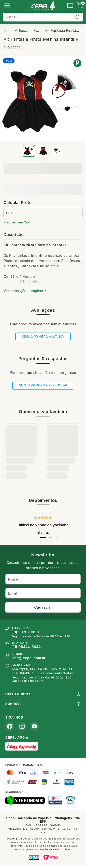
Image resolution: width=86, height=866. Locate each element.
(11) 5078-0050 (25, 632)
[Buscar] (77, 17)
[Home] (43, 5)
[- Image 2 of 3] (43, 151)
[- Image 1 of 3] (29, 151)
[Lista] (7, 5)
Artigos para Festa (21, 30)
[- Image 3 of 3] (57, 151)
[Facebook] (9, 726)
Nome (13, 579)
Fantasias (37, 30)
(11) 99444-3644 (26, 647)
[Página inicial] (5, 30)
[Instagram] (22, 726)
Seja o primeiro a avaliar (43, 336)
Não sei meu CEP (17, 222)
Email (12, 593)
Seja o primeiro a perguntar (43, 385)
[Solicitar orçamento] (70, 5)
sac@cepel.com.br (29, 658)
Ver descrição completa (23, 291)
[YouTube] (34, 726)
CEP (9, 213)
